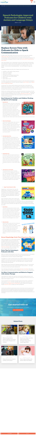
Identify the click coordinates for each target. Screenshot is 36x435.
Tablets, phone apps (4, 56)
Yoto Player (26, 268)
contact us (9, 282)
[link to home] (5, 2)
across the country (7, 284)
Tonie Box (21, 268)
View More (9, 334)
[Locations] (32, 2)
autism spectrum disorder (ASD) (27, 59)
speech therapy (26, 82)
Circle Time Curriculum (5, 246)
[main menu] (34, 2)
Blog (4, 5)
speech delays (3, 60)
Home (2, 5)
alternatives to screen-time (25, 93)
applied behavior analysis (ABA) (14, 283)
